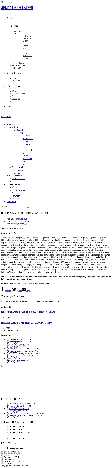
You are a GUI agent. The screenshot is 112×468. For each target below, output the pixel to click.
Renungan (16, 195)
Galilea (25, 155)
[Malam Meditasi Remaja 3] (18, 358)
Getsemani (27, 158)
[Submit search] (28, 207)
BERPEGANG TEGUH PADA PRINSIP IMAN (28, 312)
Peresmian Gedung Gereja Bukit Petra (22, 355)
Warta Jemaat (18, 187)
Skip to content (7, 2)
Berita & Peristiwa (14, 175)
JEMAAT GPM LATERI (17, 7)
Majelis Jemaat (18, 172)
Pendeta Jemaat (18, 170)
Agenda (15, 192)
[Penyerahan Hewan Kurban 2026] (21, 339)
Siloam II (26, 144)
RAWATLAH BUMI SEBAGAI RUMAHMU (26, 322)
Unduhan (15, 198)
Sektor (20, 132)
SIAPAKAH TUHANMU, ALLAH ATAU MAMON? (31, 301)
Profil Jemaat (17, 130)
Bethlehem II (28, 138)
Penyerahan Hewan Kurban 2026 (20, 341)
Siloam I (26, 141)
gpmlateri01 (22, 219)
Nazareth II (27, 150)
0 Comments (12, 362)
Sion (24, 152)
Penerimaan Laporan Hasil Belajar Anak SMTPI (26, 350)
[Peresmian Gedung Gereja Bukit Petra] (23, 353)
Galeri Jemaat (17, 181)
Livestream (11, 201)
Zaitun (25, 161)
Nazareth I (27, 147)
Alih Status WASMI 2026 (17, 346)
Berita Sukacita (18, 178)
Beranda (10, 124)
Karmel (26, 164)
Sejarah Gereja (18, 167)
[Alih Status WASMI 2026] (18, 343)
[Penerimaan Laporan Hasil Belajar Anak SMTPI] (27, 348)
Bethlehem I (28, 135)
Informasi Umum (18, 190)
